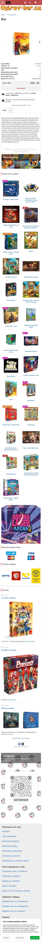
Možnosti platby (10, 846)
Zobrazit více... (30, 641)
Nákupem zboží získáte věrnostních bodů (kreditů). (20, 101)
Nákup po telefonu (11, 881)
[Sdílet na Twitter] (23, 744)
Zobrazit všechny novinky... (21, 738)
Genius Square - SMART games (11, 499)
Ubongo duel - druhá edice (10, 425)
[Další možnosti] (40, 2)
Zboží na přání (9, 886)
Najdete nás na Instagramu (15, 906)
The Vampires (11, 300)
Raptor (31, 251)
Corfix (39, 66)
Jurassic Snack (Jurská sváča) (11, 351)
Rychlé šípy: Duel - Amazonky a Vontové (11, 449)
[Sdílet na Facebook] (19, 744)
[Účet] (25, 2)
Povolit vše (34, 938)
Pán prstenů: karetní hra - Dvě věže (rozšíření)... (31, 227)
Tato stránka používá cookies (15, 921)
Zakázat (6, 938)
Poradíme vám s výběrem (14, 871)
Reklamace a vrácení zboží (15, 861)
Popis (4, 110)
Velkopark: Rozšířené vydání (31, 326)
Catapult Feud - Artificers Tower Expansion (31, 301)
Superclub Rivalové (31, 351)
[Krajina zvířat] (21, 162)
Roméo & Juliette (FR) (31, 277)
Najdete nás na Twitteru (13, 911)
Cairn (11, 399)
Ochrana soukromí (11, 856)
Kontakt (6, 831)
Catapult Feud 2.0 (11, 277)
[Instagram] (21, 786)
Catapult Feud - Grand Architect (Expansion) (31, 474)
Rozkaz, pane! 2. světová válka (11, 253)
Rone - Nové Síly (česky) (31, 448)
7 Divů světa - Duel (11, 326)
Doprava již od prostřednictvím (21, 94)
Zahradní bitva (11, 474)
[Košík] (35, 2)
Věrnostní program (11, 876)
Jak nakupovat (9, 836)
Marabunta (31, 400)
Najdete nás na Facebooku (15, 901)
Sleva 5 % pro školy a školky (16, 891)
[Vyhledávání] (30, 2)
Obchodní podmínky (12, 851)
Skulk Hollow (11, 376)
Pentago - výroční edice (11, 199)
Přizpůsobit (20, 938)
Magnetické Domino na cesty (10, 226)
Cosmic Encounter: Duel (31, 375)
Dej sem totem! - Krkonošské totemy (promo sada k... (31, 200)
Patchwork (31, 425)
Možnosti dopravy (10, 841)
